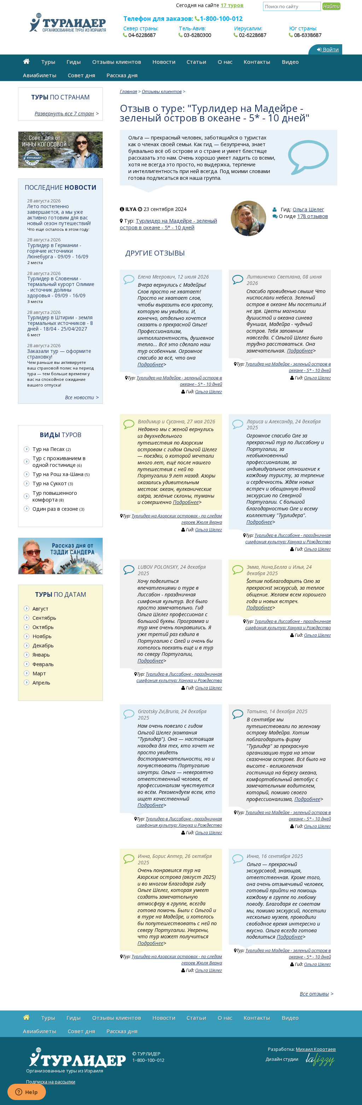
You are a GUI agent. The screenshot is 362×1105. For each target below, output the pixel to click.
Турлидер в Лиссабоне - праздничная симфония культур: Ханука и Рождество (288, 538)
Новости (163, 61)
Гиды (73, 61)
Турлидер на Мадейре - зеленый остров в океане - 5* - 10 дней (168, 224)
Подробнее (150, 364)
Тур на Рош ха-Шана (61, 474)
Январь (41, 654)
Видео (290, 61)
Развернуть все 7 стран (64, 113)
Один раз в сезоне (58, 508)
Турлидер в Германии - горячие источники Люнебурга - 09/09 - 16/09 (57, 251)
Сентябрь (44, 617)
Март (39, 673)
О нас (225, 61)
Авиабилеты (39, 75)
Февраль (43, 664)
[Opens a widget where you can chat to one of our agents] (26, 1092)
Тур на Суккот (53, 483)
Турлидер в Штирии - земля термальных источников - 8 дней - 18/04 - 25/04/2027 (60, 323)
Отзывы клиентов (116, 61)
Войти (330, 49)
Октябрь (43, 627)
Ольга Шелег (308, 209)
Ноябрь (42, 636)
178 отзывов (312, 216)
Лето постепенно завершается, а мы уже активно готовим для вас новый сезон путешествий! (59, 215)
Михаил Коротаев (316, 1049)
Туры (48, 61)
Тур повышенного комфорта (55, 496)
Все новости (79, 397)
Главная (128, 91)
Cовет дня (81, 75)
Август (40, 608)
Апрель (41, 682)
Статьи (196, 61)
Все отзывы (314, 993)
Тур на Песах (52, 449)
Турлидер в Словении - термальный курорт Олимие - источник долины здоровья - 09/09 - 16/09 (60, 287)
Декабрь (43, 645)
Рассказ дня (122, 75)
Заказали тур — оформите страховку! (59, 354)
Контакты (257, 61)
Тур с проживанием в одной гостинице (59, 461)
